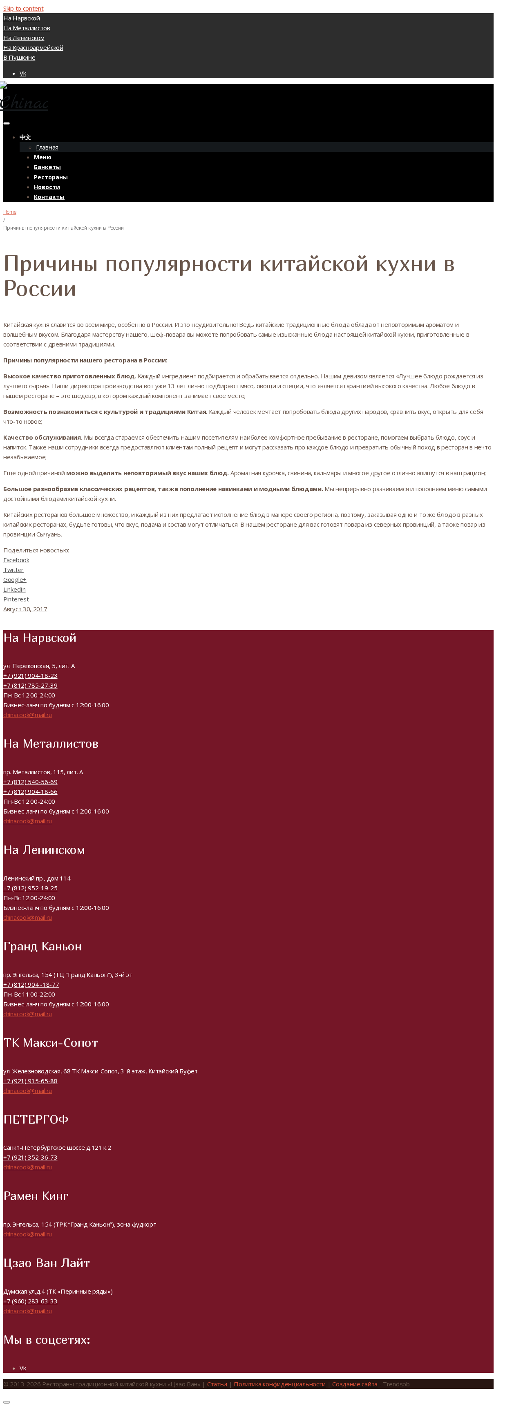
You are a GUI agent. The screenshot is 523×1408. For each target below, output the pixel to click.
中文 (25, 137)
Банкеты (47, 167)
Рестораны (51, 177)
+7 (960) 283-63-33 (30, 1301)
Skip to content (23, 8)
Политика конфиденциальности (280, 1384)
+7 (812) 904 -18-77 (31, 984)
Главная (47, 147)
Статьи (217, 1384)
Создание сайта (355, 1384)
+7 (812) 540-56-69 (30, 782)
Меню (42, 157)
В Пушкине (19, 57)
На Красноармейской (33, 47)
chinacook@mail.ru (27, 715)
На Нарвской (21, 18)
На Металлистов (26, 28)
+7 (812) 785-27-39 (30, 685)
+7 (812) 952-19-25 (30, 888)
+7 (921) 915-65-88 (30, 1081)
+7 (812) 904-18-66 (30, 791)
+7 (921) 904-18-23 (30, 675)
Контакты (49, 197)
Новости (47, 187)
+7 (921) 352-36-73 (30, 1157)
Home (9, 212)
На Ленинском (23, 38)
